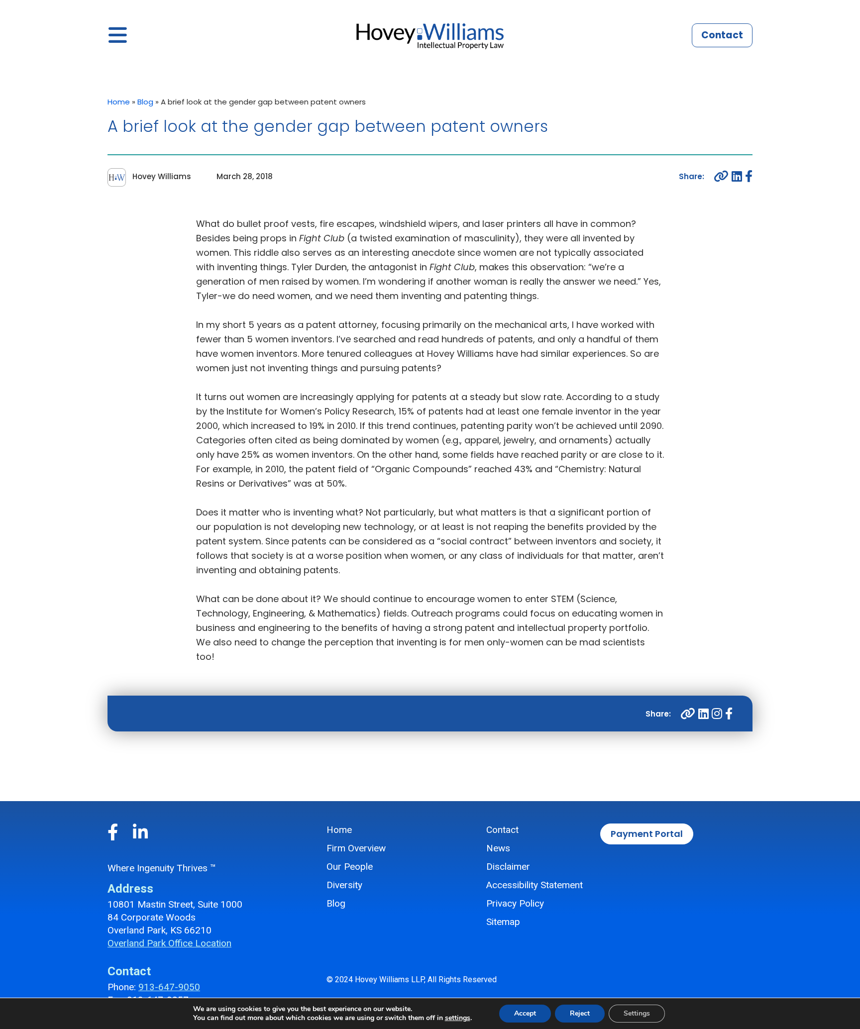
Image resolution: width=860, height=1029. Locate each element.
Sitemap (503, 921)
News (498, 848)
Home (119, 102)
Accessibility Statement (534, 885)
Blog (145, 102)
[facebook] (748, 176)
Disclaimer (508, 866)
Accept (525, 1013)
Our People (349, 866)
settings (457, 1018)
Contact (722, 35)
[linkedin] (737, 176)
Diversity (344, 885)
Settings (637, 1013)
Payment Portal (647, 833)
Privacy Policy (515, 903)
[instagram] (717, 714)
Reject (580, 1013)
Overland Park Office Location (169, 943)
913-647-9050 (169, 987)
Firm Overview (356, 848)
